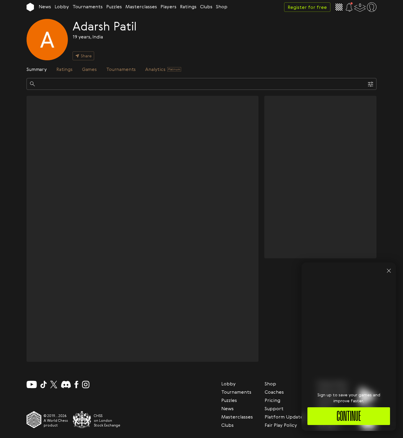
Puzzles (114, 6)
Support (274, 408)
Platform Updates (285, 416)
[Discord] (66, 384)
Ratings (188, 6)
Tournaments (88, 6)
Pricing (272, 400)
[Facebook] (76, 384)
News (45, 6)
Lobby (62, 6)
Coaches (274, 392)
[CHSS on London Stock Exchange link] (82, 420)
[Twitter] (53, 384)
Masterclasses (141, 6)
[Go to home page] (30, 7)
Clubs (206, 6)
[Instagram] (85, 384)
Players (168, 6)
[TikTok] (43, 384)
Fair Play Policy (281, 425)
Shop (221, 6)
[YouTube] (32, 384)
